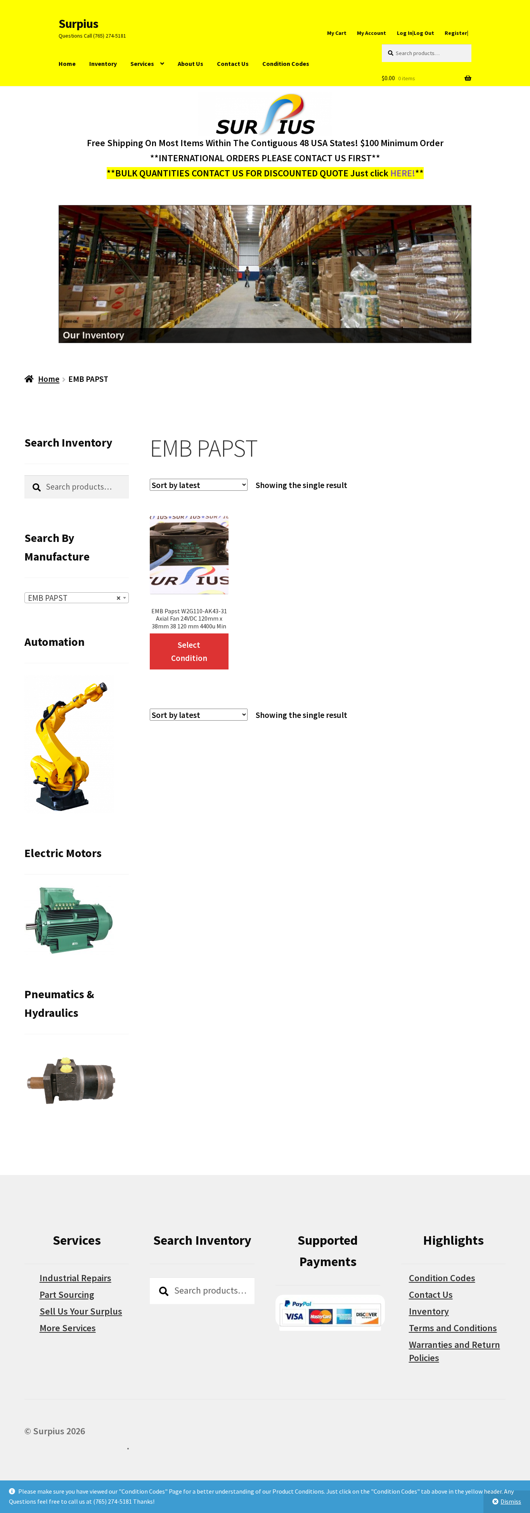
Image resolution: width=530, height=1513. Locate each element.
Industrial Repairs (75, 1278)
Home (67, 63)
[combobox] (76, 597)
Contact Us (233, 63)
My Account (371, 32)
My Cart (336, 32)
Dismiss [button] (511, 1501)
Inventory (103, 63)
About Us (190, 63)
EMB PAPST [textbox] (74, 598)
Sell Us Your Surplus (81, 1311)
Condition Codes (285, 63)
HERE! (402, 173)
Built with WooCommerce (75, 1446)
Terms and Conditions (453, 1328)
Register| (456, 32)
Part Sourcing (67, 1295)
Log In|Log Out (415, 32)
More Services (68, 1328)
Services (142, 63)
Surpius (78, 23)
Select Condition (189, 651)
